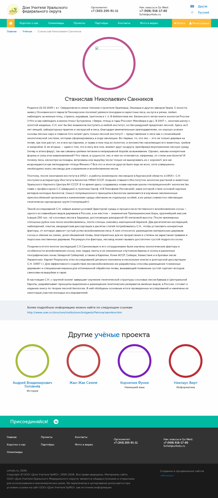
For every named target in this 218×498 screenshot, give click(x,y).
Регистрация (200, 23)
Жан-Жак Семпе (83, 383)
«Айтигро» (167, 475)
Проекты (79, 23)
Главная (12, 31)
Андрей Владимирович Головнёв (32, 384)
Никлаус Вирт (186, 383)
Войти (180, 23)
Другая (202, 6)
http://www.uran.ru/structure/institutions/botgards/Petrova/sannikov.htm (74, 312)
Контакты (124, 23)
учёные (107, 335)
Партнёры (101, 23)
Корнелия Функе (134, 383)
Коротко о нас (29, 23)
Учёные (27, 31)
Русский (203, 12)
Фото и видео (149, 23)
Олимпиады (56, 23)
